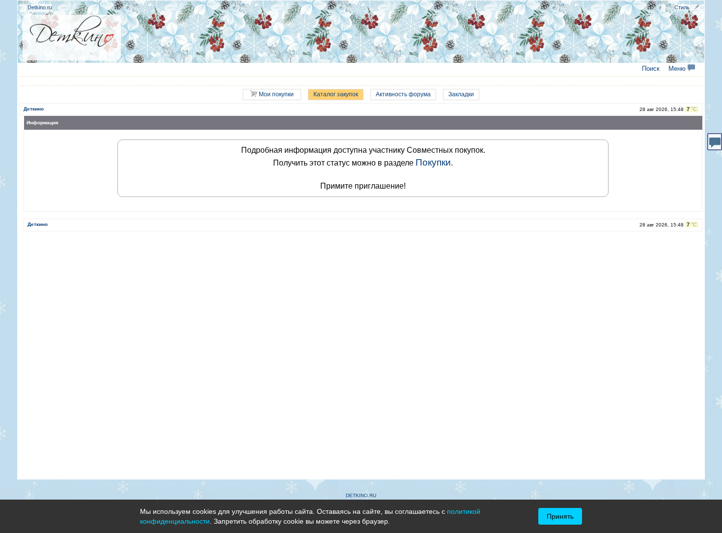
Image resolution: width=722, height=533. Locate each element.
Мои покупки (275, 94)
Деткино (34, 109)
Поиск (651, 68)
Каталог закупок (335, 94)
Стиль (682, 7)
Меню (678, 68)
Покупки (433, 162)
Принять (560, 516)
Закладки (461, 94)
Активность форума (403, 94)
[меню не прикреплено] (696, 7)
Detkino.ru (40, 7)
